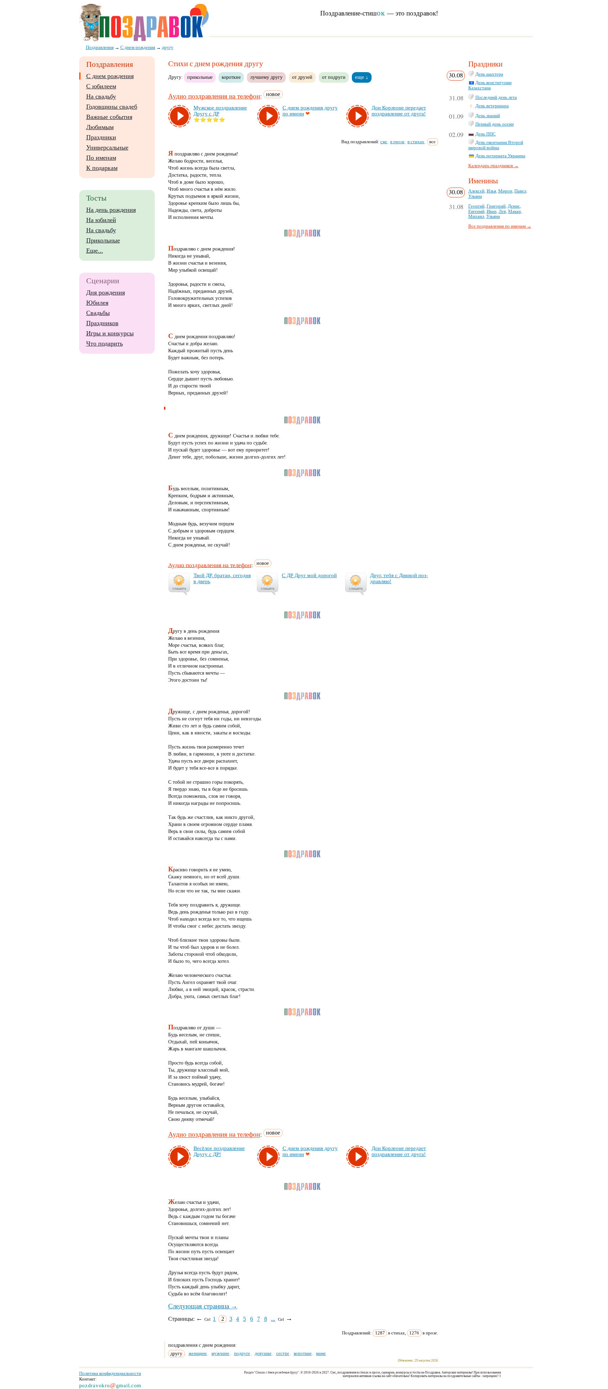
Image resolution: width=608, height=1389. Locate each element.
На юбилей (101, 219)
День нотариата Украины (500, 155)
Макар (514, 211)
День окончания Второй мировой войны (495, 145)
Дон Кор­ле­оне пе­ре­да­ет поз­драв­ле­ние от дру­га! (399, 110)
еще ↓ (361, 77)
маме (321, 1353)
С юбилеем (101, 86)
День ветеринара (492, 105)
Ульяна (475, 196)
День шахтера (489, 74)
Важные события (109, 116)
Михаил (476, 216)
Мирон (505, 191)
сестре (282, 1353)
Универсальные (107, 147)
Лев (502, 211)
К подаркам (102, 167)
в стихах (415, 141)
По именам (101, 157)
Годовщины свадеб (111, 106)
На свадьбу (101, 96)
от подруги (334, 77)
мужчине (220, 1353)
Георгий (476, 206)
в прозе (397, 141)
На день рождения (111, 209)
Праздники (101, 137)
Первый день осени (494, 124)
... (273, 1319)
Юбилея (97, 302)
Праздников (102, 323)
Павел (520, 191)
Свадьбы (98, 312)
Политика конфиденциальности (110, 1373)
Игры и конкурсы (110, 333)
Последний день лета (496, 97)
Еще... (94, 250)
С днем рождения (110, 76)
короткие (231, 77)
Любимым (100, 127)
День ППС (485, 134)
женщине (198, 1353)
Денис (514, 206)
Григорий (496, 206)
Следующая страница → (203, 1306)
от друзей (302, 77)
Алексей (476, 191)
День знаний (487, 115)
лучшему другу (266, 77)
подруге (242, 1353)
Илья (491, 191)
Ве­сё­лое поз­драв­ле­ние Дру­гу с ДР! (219, 1151)
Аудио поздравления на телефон (214, 96)
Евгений (476, 211)
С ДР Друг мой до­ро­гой (309, 575)
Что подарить (104, 343)
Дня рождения (105, 292)
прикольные (200, 77)
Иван (491, 211)
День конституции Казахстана (490, 85)
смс (383, 141)
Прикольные (103, 240)
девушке (263, 1353)
